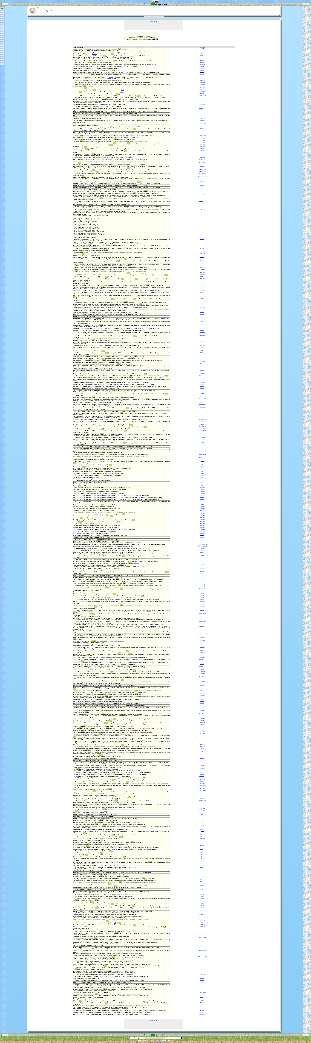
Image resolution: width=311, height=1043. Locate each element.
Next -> (306, 4)
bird (84, 579)
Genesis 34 (202, 98)
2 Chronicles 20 (202, 428)
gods (88, 390)
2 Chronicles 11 (202, 421)
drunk (162, 634)
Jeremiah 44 (201, 626)
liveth (83, 601)
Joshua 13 (202, 239)
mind (91, 669)
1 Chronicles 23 (202, 407)
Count (165, 4)
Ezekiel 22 (202, 681)
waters (79, 533)
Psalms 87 (202, 508)
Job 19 (202, 471)
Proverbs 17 (202, 529)
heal (112, 849)
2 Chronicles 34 (202, 439)
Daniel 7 (201, 744)
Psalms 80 (202, 506)
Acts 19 (202, 905)
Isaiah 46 (202, 578)
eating (159, 115)
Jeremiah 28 (202, 604)
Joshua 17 (202, 257)
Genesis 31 (202, 87)
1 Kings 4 (202, 359)
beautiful (110, 328)
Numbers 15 (202, 148)
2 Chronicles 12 (202, 424)
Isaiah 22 (202, 560)
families (94, 54)
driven (114, 599)
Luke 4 (201, 849)
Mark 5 (202, 814)
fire (126, 149)
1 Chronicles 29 (202, 410)
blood (74, 635)
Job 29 (202, 475)
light (78, 469)
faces (110, 748)
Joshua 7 (202, 190)
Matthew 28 (201, 810)
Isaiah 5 (201, 552)
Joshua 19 (202, 263)
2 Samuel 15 (202, 347)
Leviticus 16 (201, 123)
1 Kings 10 (202, 373)
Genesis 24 (202, 68)
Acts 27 (201, 910)
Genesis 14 (202, 60)
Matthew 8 (202, 785)
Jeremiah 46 (202, 633)
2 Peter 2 (201, 1002)
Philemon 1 (202, 978)
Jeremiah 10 (202, 593)
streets (122, 826)
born (94, 82)
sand (103, 521)
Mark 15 (201, 834)
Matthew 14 (202, 798)
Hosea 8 (202, 758)
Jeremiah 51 (202, 650)
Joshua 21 (202, 267)
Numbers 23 (201, 159)
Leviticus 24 (202, 138)
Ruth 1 (201, 292)
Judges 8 (202, 272)
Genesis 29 (202, 80)
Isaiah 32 (202, 562)
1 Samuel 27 (201, 335)
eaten (86, 133)
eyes (107, 335)
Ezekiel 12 (202, 664)
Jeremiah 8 (201, 588)
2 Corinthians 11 (201, 932)
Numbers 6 (202, 146)
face (126, 84)
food (148, 108)
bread (77, 300)
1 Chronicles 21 (202, 402)
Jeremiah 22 (202, 595)
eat (81, 178)
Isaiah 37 (201, 568)
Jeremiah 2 (202, 580)
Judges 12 (202, 276)
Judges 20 (202, 290)
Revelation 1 (202, 1012)
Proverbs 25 (202, 531)
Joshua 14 (202, 253)
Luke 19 (201, 875)
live (93, 449)
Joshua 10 (201, 201)
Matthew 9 (202, 788)
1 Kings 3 (202, 357)
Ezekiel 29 (202, 695)
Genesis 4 (202, 48)
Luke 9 (202, 861)
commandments (111, 78)
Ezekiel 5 (201, 652)
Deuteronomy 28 (201, 176)
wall (98, 143)
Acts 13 (202, 901)
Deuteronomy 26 (202, 173)
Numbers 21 (202, 157)
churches (97, 950)
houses (79, 143)
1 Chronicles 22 (202, 404)
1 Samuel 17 (202, 330)
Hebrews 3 (202, 980)
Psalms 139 (202, 521)
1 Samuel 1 (202, 312)
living (149, 872)
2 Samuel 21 (202, 352)
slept (97, 375)
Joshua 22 (202, 269)
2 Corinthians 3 (202, 926)
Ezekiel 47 (202, 722)
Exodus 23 (202, 118)
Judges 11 (202, 274)
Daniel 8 (201, 746)
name (112, 57)
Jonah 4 (202, 765)
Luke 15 (201, 873)
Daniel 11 (201, 751)
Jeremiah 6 (202, 584)
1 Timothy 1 (201, 970)
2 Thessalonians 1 (201, 956)
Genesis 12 (202, 55)
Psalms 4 (202, 487)
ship (161, 858)
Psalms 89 (202, 513)
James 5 (202, 1000)
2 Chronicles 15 (202, 426)
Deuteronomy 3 (202, 169)
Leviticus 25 (202, 140)
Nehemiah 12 (201, 454)
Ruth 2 (201, 303)
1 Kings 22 (202, 382)
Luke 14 (201, 867)
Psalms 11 (202, 491)
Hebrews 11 (201, 988)
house (131, 56)
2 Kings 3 (202, 384)
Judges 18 (202, 286)
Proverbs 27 (202, 535)
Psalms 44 (202, 504)
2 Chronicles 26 (202, 430)
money (122, 92)
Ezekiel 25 (201, 690)
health (142, 497)
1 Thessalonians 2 (201, 950)
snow (105, 811)
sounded (77, 912)
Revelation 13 (201, 1014)
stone (163, 318)
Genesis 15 (202, 62)
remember (104, 780)
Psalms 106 (202, 517)
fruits (155, 624)
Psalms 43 (202, 499)
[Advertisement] (274, 10)
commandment (132, 120)
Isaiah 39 (202, 571)
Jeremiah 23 (202, 599)
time (96, 84)
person (105, 177)
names (140, 408)
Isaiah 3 (202, 550)
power (130, 399)
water (75, 130)
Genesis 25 (202, 72)
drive (131, 245)
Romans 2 (201, 914)
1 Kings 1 (202, 355)
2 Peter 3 (202, 1010)
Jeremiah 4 (202, 582)
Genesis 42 (202, 106)
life (94, 527)
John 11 (201, 885)
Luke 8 (202, 854)
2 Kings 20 (202, 393)
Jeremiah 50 (202, 647)
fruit (134, 132)
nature (96, 916)
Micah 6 (201, 768)
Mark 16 (201, 836)
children (96, 166)
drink (137, 154)
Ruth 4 (201, 307)
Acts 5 (202, 894)
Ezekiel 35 (201, 713)
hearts (144, 619)
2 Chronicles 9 (202, 419)
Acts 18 (202, 903)
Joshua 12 (202, 209)
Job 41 (202, 485)
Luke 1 (201, 838)
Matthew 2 (202, 781)
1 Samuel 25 (202, 332)
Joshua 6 (202, 188)
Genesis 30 (202, 82)
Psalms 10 (202, 489)
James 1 (201, 997)
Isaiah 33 (201, 564)
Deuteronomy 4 (202, 171)
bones (79, 353)
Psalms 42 (202, 495)
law (89, 139)
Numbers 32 (201, 162)
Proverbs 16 (202, 527)
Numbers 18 (202, 150)
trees (114, 132)
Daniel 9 (202, 748)
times (94, 411)
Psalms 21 (202, 493)
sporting (144, 1002)
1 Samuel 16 (202, 324)
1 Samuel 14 (202, 321)
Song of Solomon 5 (202, 546)
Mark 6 (202, 819)
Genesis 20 (202, 66)
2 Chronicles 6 (201, 412)
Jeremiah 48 (201, 640)
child (149, 281)
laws (128, 78)
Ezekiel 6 (202, 657)
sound (96, 514)
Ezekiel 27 (202, 693)
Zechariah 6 (202, 772)
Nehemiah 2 (202, 447)
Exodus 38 (202, 120)
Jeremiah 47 (202, 637)
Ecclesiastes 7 (201, 540)
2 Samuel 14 (202, 345)
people (99, 261)
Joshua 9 (202, 192)
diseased (146, 800)
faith (115, 923)
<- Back (5, 4)
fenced (133, 318)
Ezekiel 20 (201, 666)
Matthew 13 (201, 790)
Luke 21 (201, 879)
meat (125, 137)
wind (79, 531)
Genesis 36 (202, 100)
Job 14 (202, 464)
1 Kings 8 (201, 363)
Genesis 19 (202, 64)
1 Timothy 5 (202, 974)
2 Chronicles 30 (202, 437)
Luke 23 (201, 881)
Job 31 (202, 477)
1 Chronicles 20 (202, 398)
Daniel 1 (201, 727)
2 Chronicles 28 (202, 433)
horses (80, 772)
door (118, 52)
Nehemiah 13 (201, 457)
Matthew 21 (201, 803)
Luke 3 (201, 845)
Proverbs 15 (202, 525)
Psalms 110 (202, 519)
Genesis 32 (202, 93)
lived (141, 72)
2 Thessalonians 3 (202, 968)
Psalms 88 (202, 510)
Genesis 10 (202, 53)
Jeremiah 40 (201, 621)
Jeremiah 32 (202, 610)
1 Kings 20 (202, 378)
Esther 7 (202, 461)
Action (159, 4)
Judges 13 (202, 278)
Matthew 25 (202, 808)
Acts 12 (202, 898)
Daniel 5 (202, 731)
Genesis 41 (202, 104)
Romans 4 (202, 920)
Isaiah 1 (202, 548)
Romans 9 (202, 924)
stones (104, 927)
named (79, 743)
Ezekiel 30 (202, 699)
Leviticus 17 (202, 128)
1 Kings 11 (201, 375)
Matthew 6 (202, 783)
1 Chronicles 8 (202, 396)
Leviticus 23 (201, 135)
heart (100, 326)
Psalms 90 (202, 515)
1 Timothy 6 (202, 976)
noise (80, 594)
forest (137, 563)
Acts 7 (202, 896)
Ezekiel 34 (202, 710)
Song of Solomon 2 (202, 544)
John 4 (202, 883)
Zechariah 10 (202, 779)
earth (127, 58)
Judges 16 (202, 284)
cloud (108, 527)
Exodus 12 (202, 114)
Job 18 (202, 466)
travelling (95, 809)
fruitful (111, 563)
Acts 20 (202, 907)
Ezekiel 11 (201, 659)
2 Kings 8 (202, 388)
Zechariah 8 (201, 776)
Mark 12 (202, 831)
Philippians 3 (201, 937)
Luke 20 (202, 877)
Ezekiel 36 (202, 718)
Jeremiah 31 (202, 606)
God (122, 90)
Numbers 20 (202, 153)
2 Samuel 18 (202, 350)
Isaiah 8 (202, 555)
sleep (105, 356)
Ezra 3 (202, 442)
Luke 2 (202, 843)
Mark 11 (201, 829)
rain (117, 527)
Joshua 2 (201, 181)
